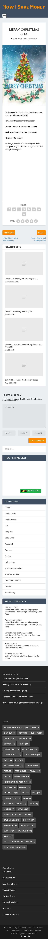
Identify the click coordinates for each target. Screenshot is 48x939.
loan (27, 798)
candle (9, 738)
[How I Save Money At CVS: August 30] (24, 263)
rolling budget (12, 814)
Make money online (13, 568)
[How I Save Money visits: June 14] (24, 296)
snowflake (27, 825)
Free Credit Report (10, 884)
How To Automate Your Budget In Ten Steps (22, 657)
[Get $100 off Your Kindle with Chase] (24, 364)
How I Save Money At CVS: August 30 (21, 279)
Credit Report (11, 519)
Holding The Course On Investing (16, 684)
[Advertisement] (24, 171)
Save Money (10, 592)
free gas (20, 771)
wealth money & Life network (19, 842)
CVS (6, 525)
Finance (8, 620)
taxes (8, 836)
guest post (21, 776)
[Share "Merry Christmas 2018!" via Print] (24, 214)
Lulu (6, 607)
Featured (9, 544)
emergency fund (13, 765)
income (24, 787)
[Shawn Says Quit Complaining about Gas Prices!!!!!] (24, 329)
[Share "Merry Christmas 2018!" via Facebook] (9, 209)
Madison (8, 654)
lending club (12, 798)
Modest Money (8, 890)
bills (35, 727)
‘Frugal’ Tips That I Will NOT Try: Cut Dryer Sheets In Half (22, 646)
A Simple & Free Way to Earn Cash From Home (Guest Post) (23, 636)
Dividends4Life (8, 878)
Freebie (8, 556)
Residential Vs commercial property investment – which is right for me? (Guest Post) (23, 611)
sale (28, 814)
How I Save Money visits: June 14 (19, 311)
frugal (35, 771)
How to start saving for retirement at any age (22, 703)
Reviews (38, 930)
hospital (10, 787)
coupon (9, 744)
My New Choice (8, 896)
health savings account (17, 782)
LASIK (36, 793)
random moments (13, 580)
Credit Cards (10, 513)
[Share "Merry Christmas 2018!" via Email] (38, 209)
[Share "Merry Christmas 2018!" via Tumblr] (19, 209)
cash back (24, 738)
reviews (8, 586)
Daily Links (9, 538)
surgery (9, 831)
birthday (9, 733)
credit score (32, 754)
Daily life (9, 532)
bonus (23, 733)
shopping (28, 820)
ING (25, 793)
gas (7, 776)
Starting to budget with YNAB (15, 678)
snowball (10, 825)
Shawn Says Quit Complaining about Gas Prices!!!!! (24, 345)
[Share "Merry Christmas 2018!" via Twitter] (14, 209)
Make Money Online (18, 933)
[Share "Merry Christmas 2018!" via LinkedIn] (28, 209)
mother (9, 809)
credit (23, 744)
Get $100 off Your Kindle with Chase (21, 380)
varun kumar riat (12, 633)
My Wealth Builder (10, 902)
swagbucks (25, 831)
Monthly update (12, 574)
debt (19, 760)
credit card (11, 749)
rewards (23, 809)
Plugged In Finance (10, 914)
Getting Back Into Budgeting (14, 690)
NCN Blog (6, 908)
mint (34, 803)
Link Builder (10, 562)
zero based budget (14, 847)
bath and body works (16, 727)
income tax (11, 793)
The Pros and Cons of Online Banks (17, 697)
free (7, 771)
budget (8, 507)
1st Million (6, 872)
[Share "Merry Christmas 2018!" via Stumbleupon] (33, 209)
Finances (8, 550)
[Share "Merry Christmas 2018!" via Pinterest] (24, 209)
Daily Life (16, 927)
